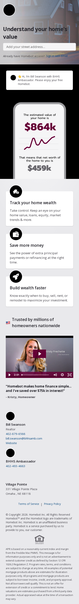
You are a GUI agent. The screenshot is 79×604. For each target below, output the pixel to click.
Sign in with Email (57, 56)
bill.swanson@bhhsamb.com (24, 438)
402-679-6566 (15, 434)
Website (11, 443)
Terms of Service (28, 504)
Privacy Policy (52, 504)
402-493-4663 (15, 466)
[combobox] (39, 47)
